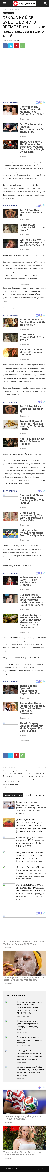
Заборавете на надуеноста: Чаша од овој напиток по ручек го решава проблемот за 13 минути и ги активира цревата (31, 807)
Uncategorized (14, 9)
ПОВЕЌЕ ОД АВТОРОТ (34, 795)
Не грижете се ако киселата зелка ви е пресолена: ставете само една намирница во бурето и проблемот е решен (30, 856)
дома (5, 9)
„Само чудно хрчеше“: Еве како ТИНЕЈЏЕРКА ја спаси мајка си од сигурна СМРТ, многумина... (30, 1071)
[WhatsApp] (22, 45)
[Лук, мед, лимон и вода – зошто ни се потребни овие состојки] (10, 1041)
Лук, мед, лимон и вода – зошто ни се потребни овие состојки (29, 1040)
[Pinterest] (16, 45)
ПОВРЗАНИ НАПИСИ (13, 795)
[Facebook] (5, 45)
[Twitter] (10, 45)
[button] (4, 3)
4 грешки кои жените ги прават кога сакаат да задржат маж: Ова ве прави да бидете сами (36, 774)
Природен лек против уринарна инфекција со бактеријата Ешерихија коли (28, 1025)
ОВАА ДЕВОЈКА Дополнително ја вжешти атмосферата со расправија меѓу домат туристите (29, 1054)
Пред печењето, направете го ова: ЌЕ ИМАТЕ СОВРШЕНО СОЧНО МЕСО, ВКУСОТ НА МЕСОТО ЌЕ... (29, 1007)
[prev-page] (4, 905)
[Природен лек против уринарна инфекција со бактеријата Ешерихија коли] (10, 1025)
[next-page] (8, 905)
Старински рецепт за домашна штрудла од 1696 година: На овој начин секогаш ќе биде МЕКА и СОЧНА (31, 842)
